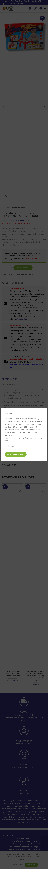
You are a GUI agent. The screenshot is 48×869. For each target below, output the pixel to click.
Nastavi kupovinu (15, 454)
